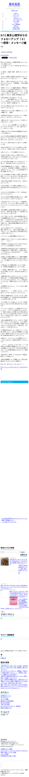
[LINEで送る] (13, 57)
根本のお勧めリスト (6, 708)
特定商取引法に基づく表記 (8, 756)
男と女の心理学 (5, 702)
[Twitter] (1, 763)
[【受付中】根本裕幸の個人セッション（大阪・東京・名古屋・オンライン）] (14, 567)
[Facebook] (1, 762)
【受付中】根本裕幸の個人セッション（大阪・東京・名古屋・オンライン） (22, 568)
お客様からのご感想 (6, 749)
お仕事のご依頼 (16, 29)
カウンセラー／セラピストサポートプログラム (14, 750)
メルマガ (16, 22)
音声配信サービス (6, 696)
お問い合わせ (16, 27)
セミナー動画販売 (16, 24)
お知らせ (16, 13)
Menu (12, 10)
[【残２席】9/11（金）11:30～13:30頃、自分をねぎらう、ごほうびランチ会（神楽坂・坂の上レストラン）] (5, 561)
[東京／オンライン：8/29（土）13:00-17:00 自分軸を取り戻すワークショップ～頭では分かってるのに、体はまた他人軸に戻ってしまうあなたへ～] (5, 593)
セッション (16, 16)
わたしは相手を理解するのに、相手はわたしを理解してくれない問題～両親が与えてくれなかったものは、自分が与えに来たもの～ (14, 681)
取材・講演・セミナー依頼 (8, 752)
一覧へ (3, 611)
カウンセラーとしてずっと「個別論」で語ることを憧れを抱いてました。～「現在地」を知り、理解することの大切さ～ (14, 672)
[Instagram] (1, 766)
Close (16, 10)
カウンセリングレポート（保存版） (11, 706)
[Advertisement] (14, 375)
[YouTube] (1, 765)
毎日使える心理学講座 (6, 52)
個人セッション (17, 18)
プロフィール (16, 15)
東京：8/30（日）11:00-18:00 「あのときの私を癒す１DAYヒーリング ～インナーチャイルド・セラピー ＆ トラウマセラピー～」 (14, 587)
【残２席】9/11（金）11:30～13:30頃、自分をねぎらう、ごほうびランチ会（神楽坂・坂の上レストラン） (19, 561)
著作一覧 (16, 25)
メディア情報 (4, 754)
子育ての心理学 (5, 704)
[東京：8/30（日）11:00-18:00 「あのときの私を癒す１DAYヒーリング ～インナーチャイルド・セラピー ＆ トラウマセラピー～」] (22, 577)
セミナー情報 (16, 21)
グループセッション (17, 19)
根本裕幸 (14, 3)
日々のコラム (4, 697)
